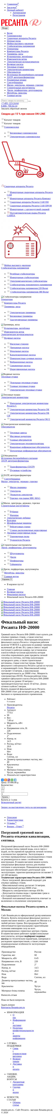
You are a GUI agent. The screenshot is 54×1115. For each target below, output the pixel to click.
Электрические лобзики (19, 518)
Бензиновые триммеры (21, 316)
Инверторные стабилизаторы (24, 277)
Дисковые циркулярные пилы (21, 533)
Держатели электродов (21, 494)
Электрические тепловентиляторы (27, 443)
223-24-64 (10, 103)
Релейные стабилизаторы (22, 274)
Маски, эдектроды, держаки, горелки (25, 85)
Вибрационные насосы (21, 362)
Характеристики (15, 820)
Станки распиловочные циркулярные (28, 530)
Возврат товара (17, 1060)
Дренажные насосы (19, 347)
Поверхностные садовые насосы (26, 358)
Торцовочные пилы (19, 536)
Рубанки (14, 511)
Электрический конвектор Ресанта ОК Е (30, 419)
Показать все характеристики (21, 775)
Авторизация (19, 12)
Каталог (12, 123)
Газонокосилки (14, 35)
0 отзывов (11, 701)
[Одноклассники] (5, 780)
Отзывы (11, 823)
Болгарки (11, 520)
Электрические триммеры (23, 312)
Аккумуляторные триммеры (24, 319)
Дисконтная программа (18, 1083)
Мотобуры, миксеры (17, 93)
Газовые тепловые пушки (22, 386)
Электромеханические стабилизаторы (28, 281)
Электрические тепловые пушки (26, 390)
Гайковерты (16, 564)
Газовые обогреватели (21, 440)
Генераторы (12, 48)
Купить (5, 797)
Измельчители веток (17, 59)
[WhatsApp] (12, 780)
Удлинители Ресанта (20, 540)
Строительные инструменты (21, 87)
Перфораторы (16, 560)
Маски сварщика (18, 487)
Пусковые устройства (20, 470)
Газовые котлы (14, 95)
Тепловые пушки (15, 67)
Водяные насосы (15, 64)
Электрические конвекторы (20, 69)
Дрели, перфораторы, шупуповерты (24, 90)
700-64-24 (9, 106)
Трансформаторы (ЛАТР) (22, 467)
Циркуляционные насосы (22, 369)
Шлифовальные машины (19, 523)
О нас (14, 1016)
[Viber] (8, 780)
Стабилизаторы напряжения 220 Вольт (29, 288)
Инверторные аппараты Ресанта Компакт (30, 198)
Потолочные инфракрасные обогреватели (30, 450)
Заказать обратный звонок (14, 108)
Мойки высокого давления (20, 43)
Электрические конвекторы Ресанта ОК (29, 409)
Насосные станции (19, 344)
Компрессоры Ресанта (18, 51)
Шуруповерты (17, 553)
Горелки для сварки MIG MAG (25, 498)
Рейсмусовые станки (20, 526)
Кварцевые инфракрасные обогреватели (30, 447)
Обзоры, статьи (17, 1103)
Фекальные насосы (19, 351)
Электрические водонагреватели (23, 61)
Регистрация (19, 15)
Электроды (15, 491)
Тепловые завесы (18, 432)
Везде (10, 33)
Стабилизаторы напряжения (21, 46)
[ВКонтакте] (2, 780)
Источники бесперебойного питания (25, 74)
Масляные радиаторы (20, 436)
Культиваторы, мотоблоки (20, 56)
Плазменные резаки (16, 80)
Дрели (13, 557)
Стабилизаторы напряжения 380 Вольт (29, 292)
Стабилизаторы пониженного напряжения (31, 284)
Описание (12, 817)
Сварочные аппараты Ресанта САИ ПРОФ (31, 205)
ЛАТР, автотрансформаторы (21, 77)
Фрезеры (14, 515)
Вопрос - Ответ (15, 826)
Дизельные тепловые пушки (24, 382)
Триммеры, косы (15, 54)
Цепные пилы (14, 41)
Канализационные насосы (23, 355)
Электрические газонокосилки (25, 136)
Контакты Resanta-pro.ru (13, 1007)
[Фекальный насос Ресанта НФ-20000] (20, 602)
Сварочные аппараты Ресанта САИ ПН (29, 202)
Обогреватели (14, 72)
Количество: (7, 785)
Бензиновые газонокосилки (23, 133)
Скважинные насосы (20, 365)
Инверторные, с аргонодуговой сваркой (29, 209)
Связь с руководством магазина (19, 1052)
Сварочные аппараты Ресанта (21, 38)
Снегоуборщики (15, 82)
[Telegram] (15, 780)
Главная (11, 589)
